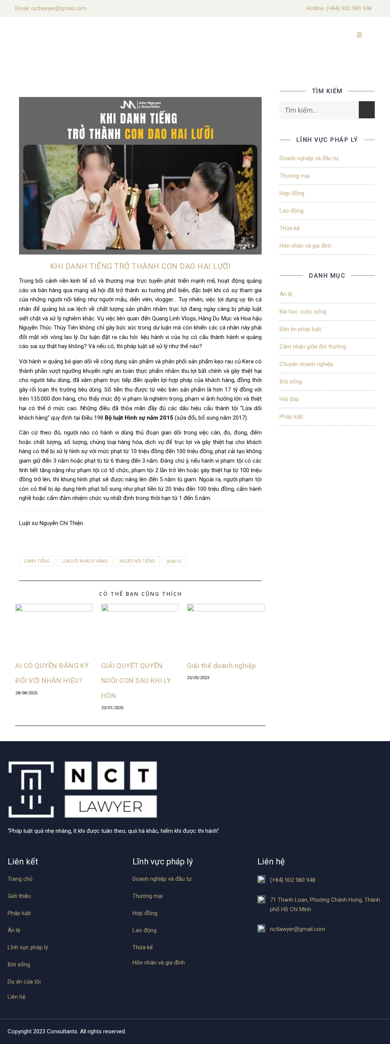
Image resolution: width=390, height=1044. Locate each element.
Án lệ (286, 294)
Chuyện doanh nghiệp (306, 364)
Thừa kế (290, 228)
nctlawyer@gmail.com (297, 929)
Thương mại (295, 175)
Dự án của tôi (24, 982)
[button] (359, 35)
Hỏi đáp (289, 399)
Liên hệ (17, 997)
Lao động (292, 210)
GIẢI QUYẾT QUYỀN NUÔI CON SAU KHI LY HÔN (136, 681)
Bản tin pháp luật (300, 329)
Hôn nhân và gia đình (306, 245)
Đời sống (291, 381)
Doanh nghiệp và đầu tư (309, 158)
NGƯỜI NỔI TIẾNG (137, 561)
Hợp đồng (292, 193)
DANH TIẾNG (37, 561)
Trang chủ (20, 879)
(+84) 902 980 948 (349, 8)
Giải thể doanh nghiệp (221, 666)
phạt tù (174, 561)
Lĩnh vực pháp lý (28, 947)
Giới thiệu (19, 896)
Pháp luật (291, 416)
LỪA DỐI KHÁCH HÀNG (85, 561)
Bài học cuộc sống (303, 311)
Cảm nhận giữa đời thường (313, 346)
